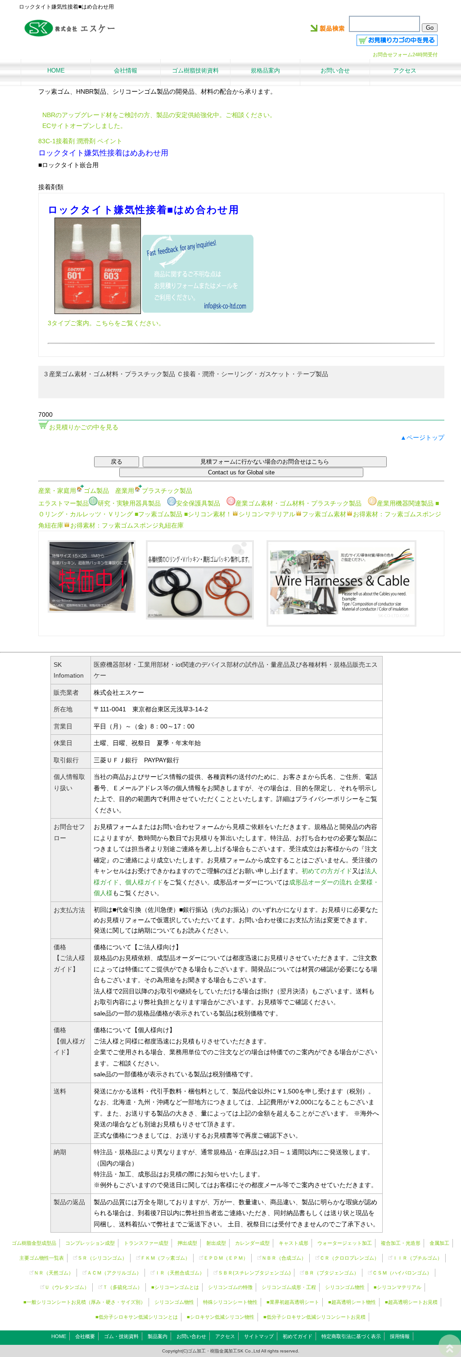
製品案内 (157, 1336)
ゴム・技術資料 (121, 1336)
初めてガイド (297, 1336)
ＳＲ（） (102, 1258)
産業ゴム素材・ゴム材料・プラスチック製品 (298, 503)
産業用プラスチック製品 (153, 490)
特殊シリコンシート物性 (230, 1302)
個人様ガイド (144, 882)
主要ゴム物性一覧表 (41, 1258)
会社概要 (85, 1336)
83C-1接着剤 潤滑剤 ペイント (80, 141)
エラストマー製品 (63, 503)
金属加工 (439, 1243)
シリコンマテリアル (267, 514)
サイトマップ (259, 1336)
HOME (58, 1336)
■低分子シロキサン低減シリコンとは (136, 1317)
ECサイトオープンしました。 (84, 125)
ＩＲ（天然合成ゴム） (179, 1272)
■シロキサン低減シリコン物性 (220, 1317)
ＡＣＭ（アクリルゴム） (114, 1272)
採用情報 (400, 1336)
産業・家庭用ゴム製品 (73, 490)
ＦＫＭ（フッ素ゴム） (165, 1258)
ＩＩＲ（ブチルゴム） (417, 1258)
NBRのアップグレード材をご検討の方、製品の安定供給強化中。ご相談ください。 (159, 114)
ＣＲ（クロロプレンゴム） (349, 1258)
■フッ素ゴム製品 (158, 514)
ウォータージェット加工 (344, 1243)
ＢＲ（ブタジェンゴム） (331, 1272)
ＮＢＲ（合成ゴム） (284, 1258)
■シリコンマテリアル (397, 1287)
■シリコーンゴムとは (175, 1287)
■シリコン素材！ (208, 514)
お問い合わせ (191, 1336)
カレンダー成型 (252, 1243)
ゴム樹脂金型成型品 (34, 1243)
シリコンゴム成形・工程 (289, 1287)
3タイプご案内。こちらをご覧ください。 (106, 323)
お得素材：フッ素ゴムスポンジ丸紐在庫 (127, 525)
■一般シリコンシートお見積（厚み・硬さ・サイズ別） (84, 1302)
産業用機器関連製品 (405, 503)
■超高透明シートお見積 (411, 1302)
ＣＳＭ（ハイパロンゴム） (402, 1272)
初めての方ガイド (327, 870)
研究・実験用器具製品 (129, 503)
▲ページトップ (422, 437)
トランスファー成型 (146, 1243)
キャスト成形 (293, 1243)
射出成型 (216, 1243)
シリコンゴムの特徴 (230, 1287)
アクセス (225, 1336)
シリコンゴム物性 (345, 1287)
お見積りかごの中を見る (83, 427)
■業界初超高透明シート (293, 1302)
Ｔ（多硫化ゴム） (122, 1287)
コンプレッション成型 (90, 1243)
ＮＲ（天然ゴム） (53, 1272)
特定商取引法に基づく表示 (351, 1336)
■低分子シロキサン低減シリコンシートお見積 (314, 1317)
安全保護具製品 (198, 503)
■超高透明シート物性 (352, 1302)
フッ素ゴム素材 (324, 514)
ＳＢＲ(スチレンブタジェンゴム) (254, 1272)
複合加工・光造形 (400, 1243)
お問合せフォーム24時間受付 (405, 54)
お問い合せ (335, 70)
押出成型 (187, 1243)
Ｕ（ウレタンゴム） (67, 1287)
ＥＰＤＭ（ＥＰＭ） (225, 1258)
